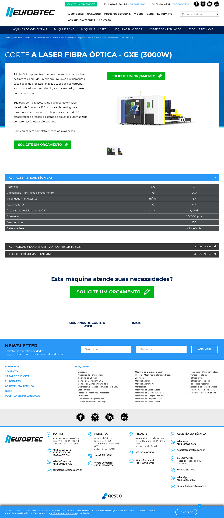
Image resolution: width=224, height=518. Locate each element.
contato (11, 371)
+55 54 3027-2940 (62, 452)
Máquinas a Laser (93, 29)
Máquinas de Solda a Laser (147, 401)
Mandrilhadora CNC (144, 384)
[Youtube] (124, 421)
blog (8, 391)
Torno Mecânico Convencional (204, 393)
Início (137, 323)
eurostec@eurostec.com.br (67, 470)
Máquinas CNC (64, 29)
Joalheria (139, 378)
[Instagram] (95, 421)
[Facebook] (80, 421)
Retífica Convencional (200, 381)
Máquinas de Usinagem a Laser (204, 372)
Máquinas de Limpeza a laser (148, 398)
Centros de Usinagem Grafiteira (93, 384)
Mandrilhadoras (142, 381)
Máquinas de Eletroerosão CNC (149, 393)
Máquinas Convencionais (29, 29)
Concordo (186, 512)
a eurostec (13, 366)
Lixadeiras (82, 372)
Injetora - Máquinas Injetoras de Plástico (154, 375)
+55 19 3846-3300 (145, 452)
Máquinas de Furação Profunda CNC (152, 395)
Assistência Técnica (19, 386)
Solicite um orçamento (80, 4)
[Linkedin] (109, 421)
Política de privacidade (22, 395)
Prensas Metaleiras (198, 375)
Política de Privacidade (63, 513)
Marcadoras (140, 387)
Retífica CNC (196, 378)
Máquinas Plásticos (127, 29)
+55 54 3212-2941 (61, 455)
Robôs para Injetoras (199, 384)
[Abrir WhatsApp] (215, 509)
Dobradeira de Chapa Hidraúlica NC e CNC (98, 387)
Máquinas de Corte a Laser (87, 324)
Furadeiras (83, 395)
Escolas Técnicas (200, 29)
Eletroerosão (84, 390)
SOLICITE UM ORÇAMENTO (133, 76)
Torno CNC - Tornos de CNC (202, 390)
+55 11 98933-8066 (145, 462)
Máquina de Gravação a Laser (149, 372)
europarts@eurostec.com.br (192, 486)
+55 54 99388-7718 (62, 463)
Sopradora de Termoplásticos (203, 387)
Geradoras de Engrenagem (91, 398)
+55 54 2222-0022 (186, 469)
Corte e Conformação (165, 29)
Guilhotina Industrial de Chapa (92, 401)
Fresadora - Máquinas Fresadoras (93, 393)
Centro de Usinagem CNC (90, 381)
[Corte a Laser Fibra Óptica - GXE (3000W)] (154, 113)
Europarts (13, 381)
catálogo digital (18, 376)
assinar (204, 349)
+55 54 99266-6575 (186, 443)
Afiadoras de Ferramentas (90, 375)
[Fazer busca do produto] (217, 14)
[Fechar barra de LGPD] (199, 506)
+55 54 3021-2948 (62, 449)
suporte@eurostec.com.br (191, 450)
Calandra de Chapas (87, 378)
